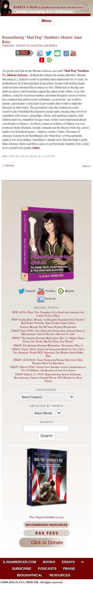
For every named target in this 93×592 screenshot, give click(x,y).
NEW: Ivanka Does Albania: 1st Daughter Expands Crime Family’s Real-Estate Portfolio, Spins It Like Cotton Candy (48, 321)
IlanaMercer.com (19, 562)
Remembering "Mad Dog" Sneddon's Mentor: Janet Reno (42, 40)
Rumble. (70, 291)
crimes (36, 148)
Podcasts (47, 568)
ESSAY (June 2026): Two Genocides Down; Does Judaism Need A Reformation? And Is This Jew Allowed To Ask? (48, 332)
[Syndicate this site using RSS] (46, 533)
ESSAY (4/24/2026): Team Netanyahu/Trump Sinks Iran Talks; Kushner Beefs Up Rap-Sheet (48, 361)
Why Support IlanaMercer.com (46, 517)
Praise (69, 568)
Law (45, 46)
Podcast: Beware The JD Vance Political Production (48, 327)
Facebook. (51, 298)
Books (49, 562)
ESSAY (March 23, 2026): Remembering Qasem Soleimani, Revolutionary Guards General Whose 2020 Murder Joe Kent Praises (48, 377)
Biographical (30, 575)
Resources (59, 575)
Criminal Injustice (16, 46)
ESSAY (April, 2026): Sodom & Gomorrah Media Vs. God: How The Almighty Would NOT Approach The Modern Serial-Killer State (48, 352)
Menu (46, 21)
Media (53, 46)
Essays (68, 562)
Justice (36, 46)
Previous (8, 165)
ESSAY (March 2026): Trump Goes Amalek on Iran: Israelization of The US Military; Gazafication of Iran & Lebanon (48, 368)
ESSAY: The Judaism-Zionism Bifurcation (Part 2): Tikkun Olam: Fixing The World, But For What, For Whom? (48, 339)
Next (87, 166)
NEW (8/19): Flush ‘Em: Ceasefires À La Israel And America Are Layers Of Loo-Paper (48, 313)
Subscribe (21, 568)
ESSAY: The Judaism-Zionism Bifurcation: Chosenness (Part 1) (48, 345)
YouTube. (50, 291)
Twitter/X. (30, 291)
